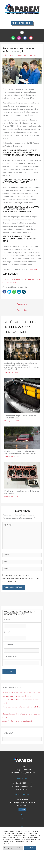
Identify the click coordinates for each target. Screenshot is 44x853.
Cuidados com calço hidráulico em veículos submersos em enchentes (20, 452)
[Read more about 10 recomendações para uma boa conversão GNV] (22, 395)
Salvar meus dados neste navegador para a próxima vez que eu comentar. (20, 578)
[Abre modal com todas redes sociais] (24, 292)
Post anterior (22, 304)
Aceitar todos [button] (29, 848)
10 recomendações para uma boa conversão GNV (20, 417)
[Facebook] (22, 823)
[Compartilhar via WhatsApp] (14, 292)
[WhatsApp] (22, 814)
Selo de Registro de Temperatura (22, 802)
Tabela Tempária (22, 799)
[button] (22, 32)
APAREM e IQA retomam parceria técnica (17, 721)
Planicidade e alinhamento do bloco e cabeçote (21, 492)
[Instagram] (22, 819)
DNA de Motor (22, 805)
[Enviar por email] (19, 292)
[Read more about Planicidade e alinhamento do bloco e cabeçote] (22, 475)
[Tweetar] (9, 292)
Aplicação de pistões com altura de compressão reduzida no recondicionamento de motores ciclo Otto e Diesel (21, 366)
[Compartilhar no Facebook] (4, 292)
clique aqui (33, 269)
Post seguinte (22, 310)
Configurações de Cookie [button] (12, 848)
